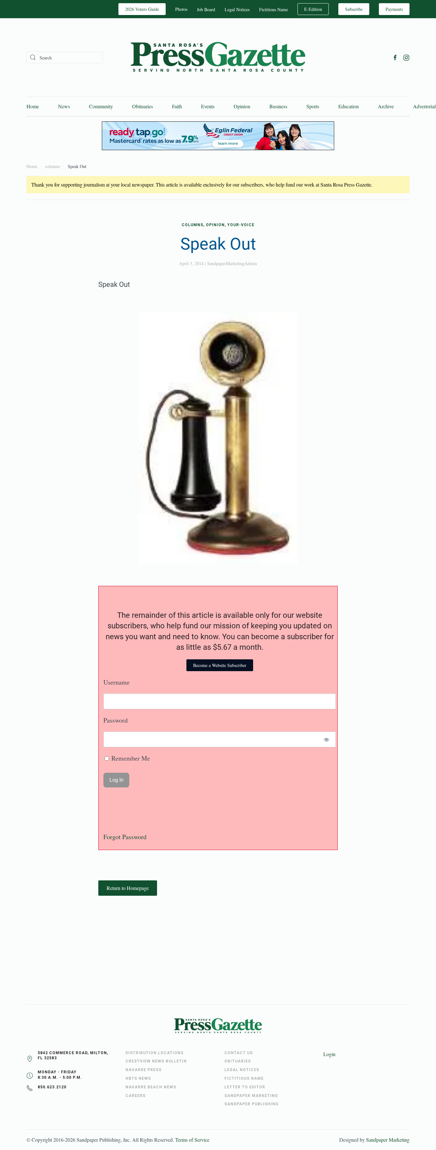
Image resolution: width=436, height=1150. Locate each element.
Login (329, 1054)
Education (348, 106)
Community (101, 106)
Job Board (206, 9)
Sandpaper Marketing (388, 1139)
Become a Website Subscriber (219, 665)
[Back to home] (218, 57)
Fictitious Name (273, 9)
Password (115, 720)
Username (116, 682)
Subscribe (354, 9)
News (64, 106)
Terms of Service (192, 1139)
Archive (386, 106)
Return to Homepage (128, 888)
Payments (394, 9)
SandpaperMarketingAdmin (232, 263)
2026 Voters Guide (142, 9)
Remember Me (130, 758)
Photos (181, 9)
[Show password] (327, 739)
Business (278, 106)
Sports (312, 106)
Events (207, 106)
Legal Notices (237, 9)
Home (32, 106)
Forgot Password (125, 836)
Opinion (242, 106)
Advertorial (424, 106)
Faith (177, 106)
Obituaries (142, 106)
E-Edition (313, 9)
